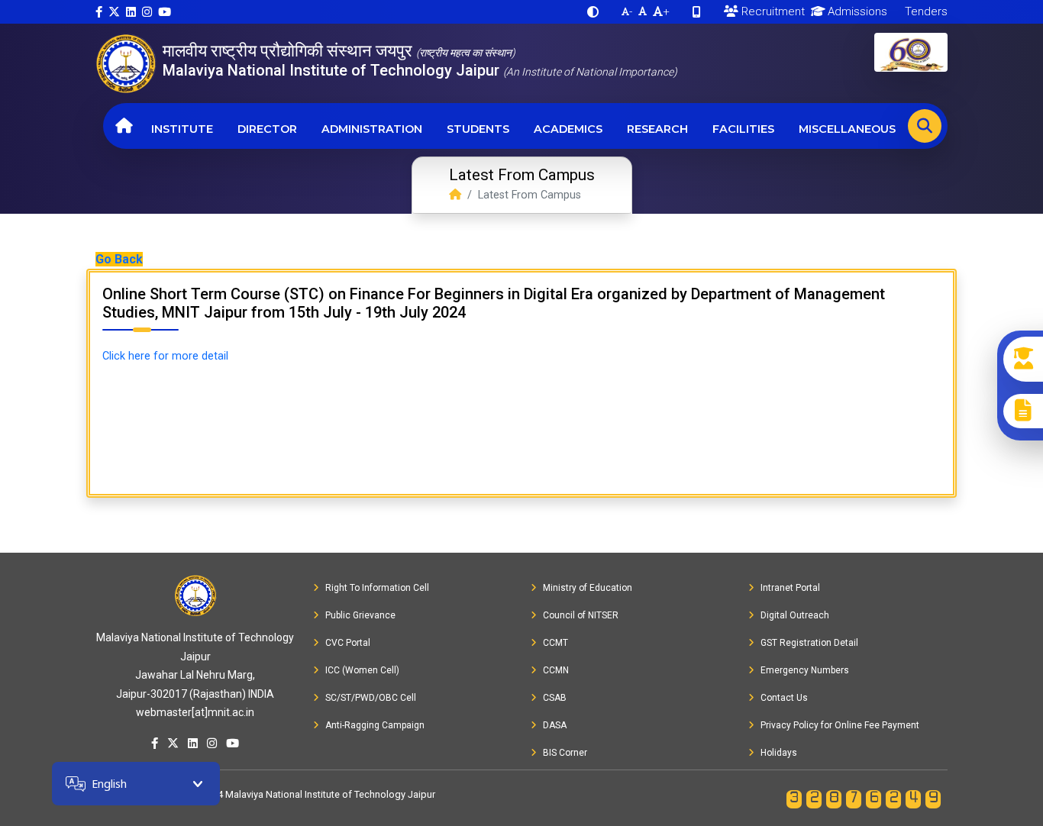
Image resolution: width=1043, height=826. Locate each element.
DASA (555, 725)
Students (478, 129)
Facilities (743, 129)
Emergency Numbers (804, 670)
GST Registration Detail (809, 642)
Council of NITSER (580, 615)
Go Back (119, 259)
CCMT (555, 642)
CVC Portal (347, 642)
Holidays (778, 752)
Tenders (925, 11)
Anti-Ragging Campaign (375, 725)
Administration (371, 129)
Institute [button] (182, 129)
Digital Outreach (794, 615)
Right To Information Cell (377, 587)
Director (267, 129)
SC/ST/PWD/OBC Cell (370, 697)
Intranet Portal (790, 587)
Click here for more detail (165, 356)
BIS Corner (565, 752)
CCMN (556, 670)
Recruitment (771, 11)
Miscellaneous (847, 129)
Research (657, 129)
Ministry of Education (587, 587)
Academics (568, 129)
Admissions (856, 11)
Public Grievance (360, 615)
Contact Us (784, 697)
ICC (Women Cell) (362, 670)
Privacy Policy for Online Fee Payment (839, 725)
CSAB (555, 697)
